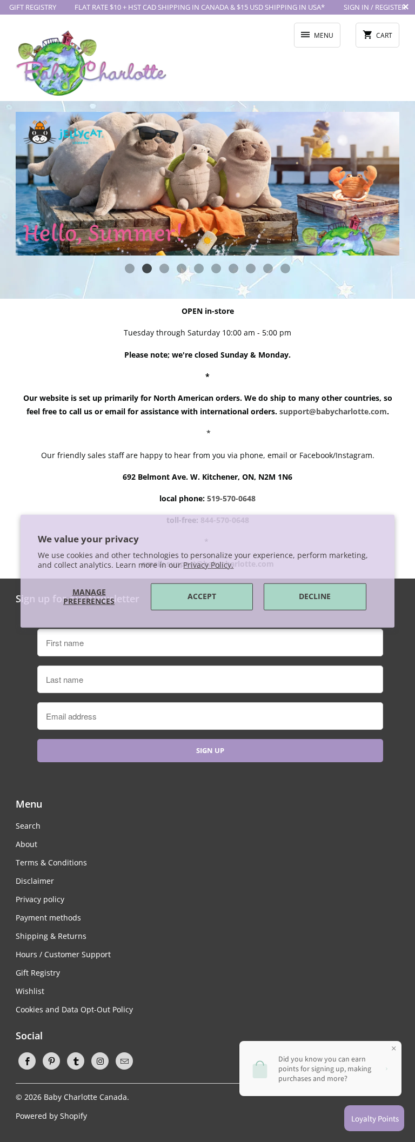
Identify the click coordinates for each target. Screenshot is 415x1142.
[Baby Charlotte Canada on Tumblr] (75, 1061)
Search (28, 826)
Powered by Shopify (51, 1116)
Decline (315, 596)
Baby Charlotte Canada (85, 1097)
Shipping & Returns (51, 936)
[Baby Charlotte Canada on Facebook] (27, 1061)
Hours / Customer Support (63, 954)
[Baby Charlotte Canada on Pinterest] (51, 1061)
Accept (202, 596)
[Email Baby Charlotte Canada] (124, 1061)
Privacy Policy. (208, 565)
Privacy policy (40, 899)
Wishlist (30, 991)
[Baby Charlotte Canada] (91, 62)
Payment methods (48, 917)
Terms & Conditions (51, 862)
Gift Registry (38, 973)
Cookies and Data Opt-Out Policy (74, 1009)
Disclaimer (35, 881)
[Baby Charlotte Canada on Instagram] (100, 1061)
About (26, 844)
